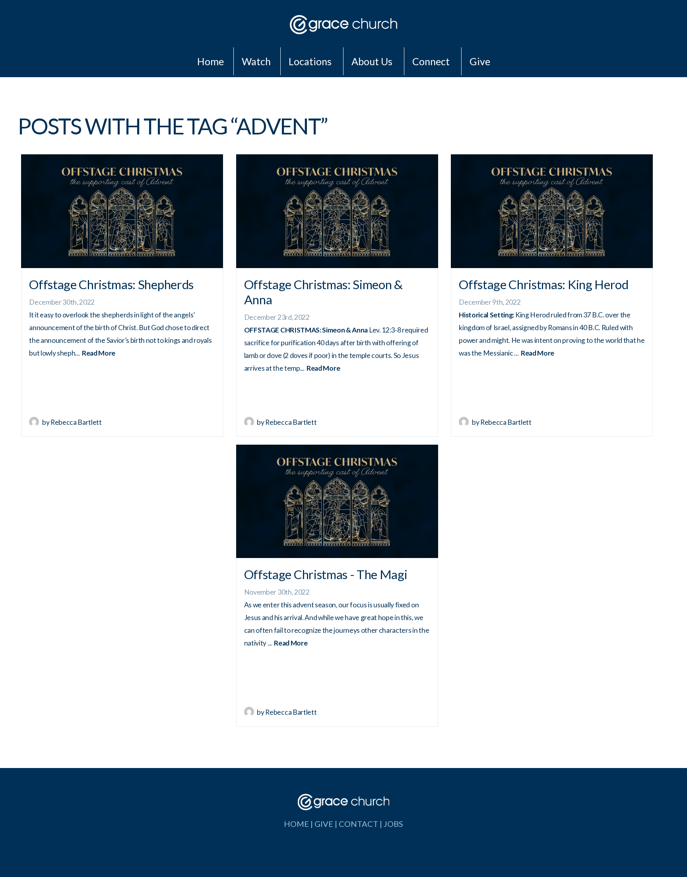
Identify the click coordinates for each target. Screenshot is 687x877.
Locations (311, 61)
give (323, 823)
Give (480, 61)
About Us (372, 61)
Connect (432, 61)
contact (358, 823)
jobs (393, 823)
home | (299, 823)
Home (210, 61)
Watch (256, 61)
